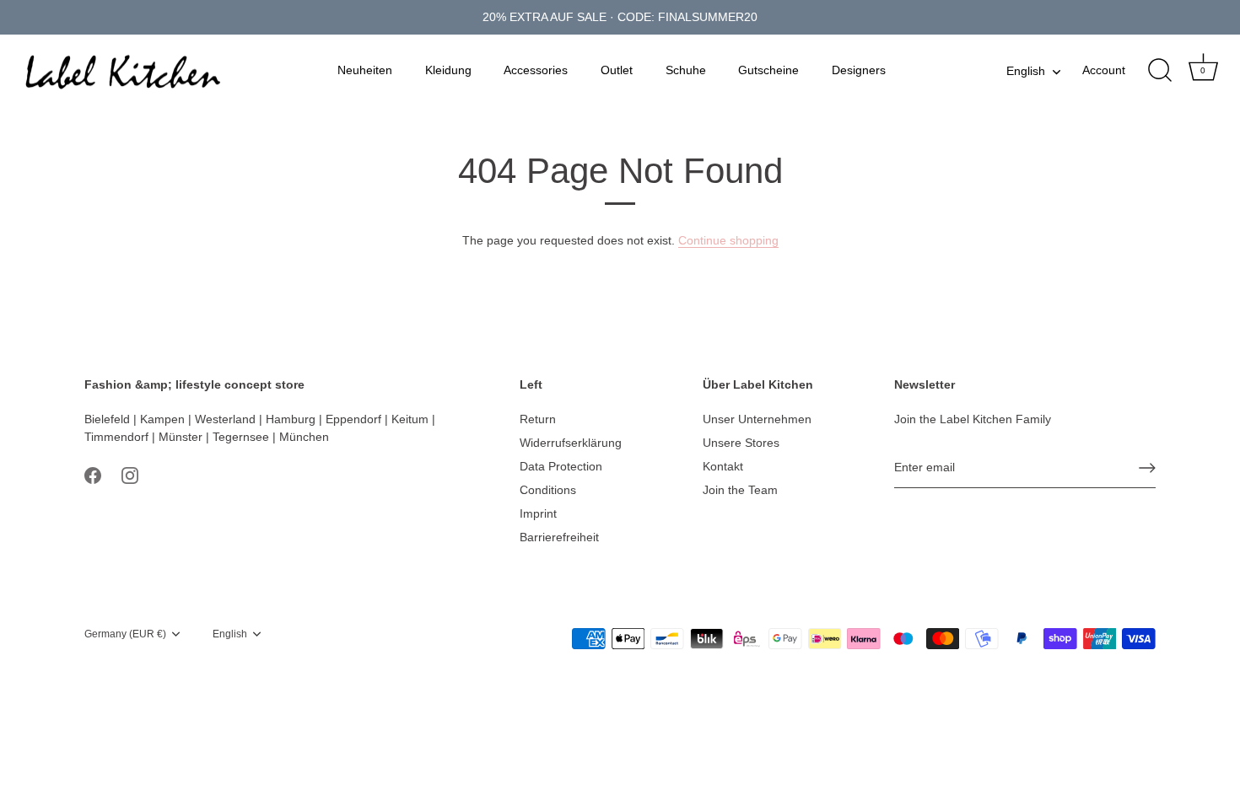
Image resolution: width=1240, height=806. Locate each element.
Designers (859, 70)
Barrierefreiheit (559, 537)
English (1025, 71)
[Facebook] (92, 474)
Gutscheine (768, 70)
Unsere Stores (741, 442)
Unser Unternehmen (757, 419)
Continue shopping (728, 240)
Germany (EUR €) (125, 634)
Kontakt (723, 466)
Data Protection (561, 466)
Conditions (548, 490)
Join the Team (740, 490)
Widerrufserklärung (571, 442)
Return (538, 419)
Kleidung (448, 70)
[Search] (1159, 70)
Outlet (617, 70)
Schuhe (686, 70)
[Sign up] (1147, 467)
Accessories (536, 70)
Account (1103, 70)
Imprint (538, 513)
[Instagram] (129, 474)
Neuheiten (364, 70)
